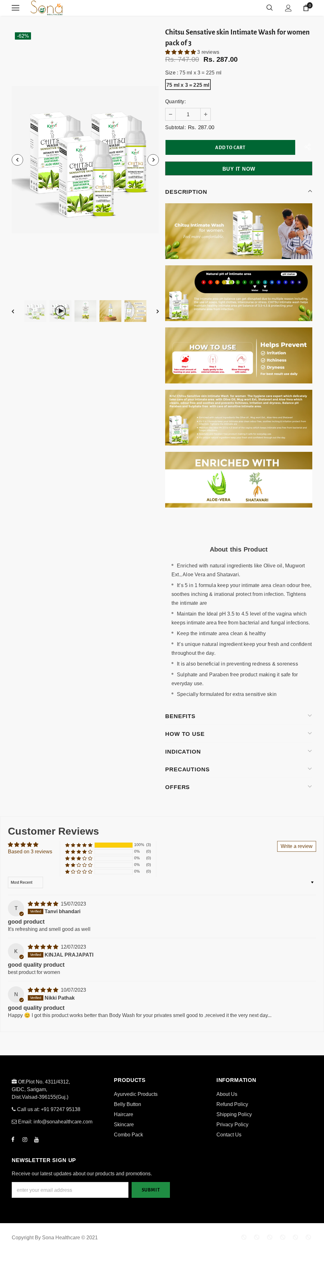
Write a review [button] (297, 846)
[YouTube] (36, 1139)
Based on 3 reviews (30, 851)
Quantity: (175, 101)
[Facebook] (13, 1139)
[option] (85, 159)
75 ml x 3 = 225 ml (187, 85)
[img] (43, 904)
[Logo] (70, 8)
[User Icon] (288, 8)
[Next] (153, 160)
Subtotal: (175, 127)
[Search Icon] (269, 8)
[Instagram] (24, 1139)
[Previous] (17, 160)
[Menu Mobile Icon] (15, 8)
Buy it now (238, 169)
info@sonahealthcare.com (63, 1121)
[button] (181, 52)
